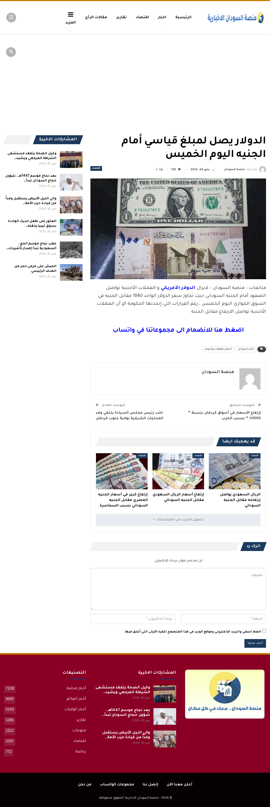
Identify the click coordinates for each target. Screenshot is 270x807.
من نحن (84, 785)
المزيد (70, 23)
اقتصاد (142, 18)
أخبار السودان (246, 349)
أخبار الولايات (75, 710)
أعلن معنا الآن (179, 785)
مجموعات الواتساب (117, 785)
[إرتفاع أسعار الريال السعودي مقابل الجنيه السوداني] (178, 471)
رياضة (80, 752)
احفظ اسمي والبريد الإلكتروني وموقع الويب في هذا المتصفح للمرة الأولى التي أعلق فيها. (192, 632)
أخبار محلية (76, 689)
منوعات (79, 731)
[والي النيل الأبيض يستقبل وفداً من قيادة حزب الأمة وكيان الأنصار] (71, 204)
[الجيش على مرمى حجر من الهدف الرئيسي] (71, 272)
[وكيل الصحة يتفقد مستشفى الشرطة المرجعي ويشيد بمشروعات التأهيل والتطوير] (71, 159)
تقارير (121, 18)
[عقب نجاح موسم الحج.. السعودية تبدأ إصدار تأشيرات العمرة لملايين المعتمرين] (71, 249)
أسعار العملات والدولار (218, 349)
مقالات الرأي (96, 18)
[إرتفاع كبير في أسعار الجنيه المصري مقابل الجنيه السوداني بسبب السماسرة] (122, 471)
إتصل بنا (150, 785)
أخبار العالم (76, 699)
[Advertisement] (225, 73)
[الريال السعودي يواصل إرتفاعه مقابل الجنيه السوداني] (235, 471)
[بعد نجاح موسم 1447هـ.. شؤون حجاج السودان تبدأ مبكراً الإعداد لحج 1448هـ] (71, 182)
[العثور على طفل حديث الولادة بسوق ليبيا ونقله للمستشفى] (71, 227)
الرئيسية (183, 18)
